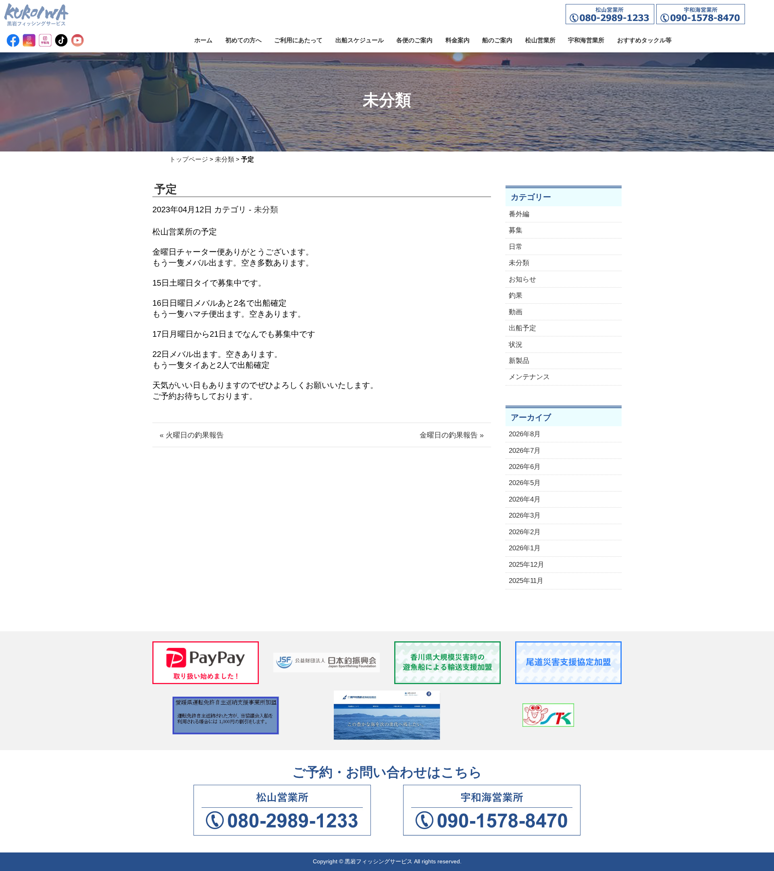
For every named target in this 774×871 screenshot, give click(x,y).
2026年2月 (525, 532)
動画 (515, 312)
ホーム (203, 40)
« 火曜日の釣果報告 (192, 435)
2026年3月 (525, 515)
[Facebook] (12, 40)
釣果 (515, 295)
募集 (515, 230)
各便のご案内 (414, 40)
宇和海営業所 (586, 40)
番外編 (519, 214)
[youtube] (77, 40)
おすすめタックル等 (644, 40)
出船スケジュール (359, 40)
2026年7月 (525, 450)
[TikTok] (61, 40)
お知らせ (522, 279)
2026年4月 (525, 499)
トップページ (188, 159)
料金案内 (457, 40)
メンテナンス (529, 377)
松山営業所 (540, 40)
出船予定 (522, 328)
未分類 (224, 159)
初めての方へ (243, 40)
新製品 (519, 361)
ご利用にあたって (298, 40)
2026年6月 (525, 467)
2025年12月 (526, 564)
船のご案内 (497, 40)
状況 (515, 344)
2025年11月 (526, 581)
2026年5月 (525, 483)
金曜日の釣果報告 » (452, 435)
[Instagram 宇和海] (45, 40)
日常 (515, 247)
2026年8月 (525, 434)
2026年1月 (525, 548)
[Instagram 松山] (29, 40)
